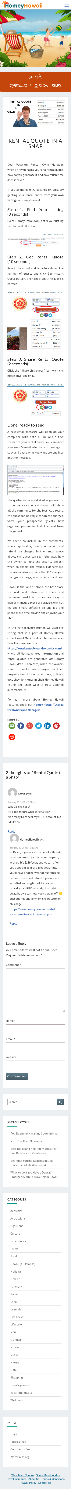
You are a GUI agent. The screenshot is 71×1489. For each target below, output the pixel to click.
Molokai (15, 1339)
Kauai (14, 1294)
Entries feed (18, 1442)
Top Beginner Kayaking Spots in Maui (34, 1133)
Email (10, 1039)
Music (14, 1355)
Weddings (16, 1400)
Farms (14, 1249)
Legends (15, 1309)
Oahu (13, 1370)
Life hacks (16, 1317)
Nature (15, 1362)
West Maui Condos (22, 1475)
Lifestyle (16, 1324)
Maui (13, 1332)
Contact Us (44, 1482)
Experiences (18, 1241)
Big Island (16, 1226)
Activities (16, 1211)
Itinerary (16, 1286)
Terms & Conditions (53, 1478)
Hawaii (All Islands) (22, 1264)
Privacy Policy (28, 1482)
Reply (11, 831)
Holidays (16, 1271)
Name (11, 1021)
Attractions (18, 1218)
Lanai (13, 1302)
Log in (14, 1434)
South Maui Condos (48, 1475)
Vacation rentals (21, 1392)
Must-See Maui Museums (26, 1141)
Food (13, 1256)
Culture (15, 1233)
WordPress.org (20, 1457)
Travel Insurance (16, 1478)
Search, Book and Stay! (35, 81)
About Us (33, 1478)
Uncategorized (20, 1385)
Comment (13, 965)
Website (11, 1057)
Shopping (16, 1377)
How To (15, 1279)
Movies (14, 1347)
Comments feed (20, 1449)
